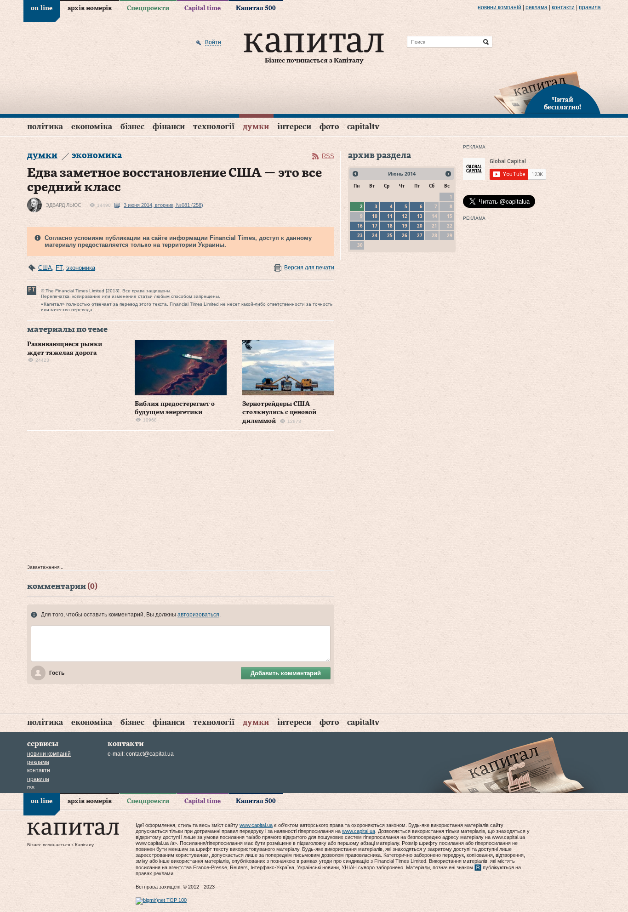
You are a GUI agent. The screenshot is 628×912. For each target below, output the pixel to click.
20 (419, 225)
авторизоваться (198, 614)
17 (374, 225)
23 (360, 235)
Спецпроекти (148, 8)
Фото (329, 127)
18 (390, 225)
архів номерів (90, 8)
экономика (80, 267)
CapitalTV (363, 127)
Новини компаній (499, 7)
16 (360, 225)
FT (59, 267)
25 (390, 235)
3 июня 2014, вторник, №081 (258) (163, 205)
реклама (536, 7)
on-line (41, 8)
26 (404, 235)
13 (419, 216)
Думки (256, 127)
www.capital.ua (256, 825)
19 (404, 225)
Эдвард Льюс (63, 205)
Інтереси (294, 127)
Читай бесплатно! (562, 104)
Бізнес (132, 127)
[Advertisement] (180, 499)
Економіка (91, 127)
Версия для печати (309, 267)
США (45, 267)
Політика (45, 127)
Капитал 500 (256, 8)
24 (374, 235)
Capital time (202, 8)
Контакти (563, 7)
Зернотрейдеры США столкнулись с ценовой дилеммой (279, 412)
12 (404, 216)
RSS (328, 156)
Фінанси (169, 127)
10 (374, 216)
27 (419, 235)
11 (390, 216)
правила (590, 7)
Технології (213, 127)
